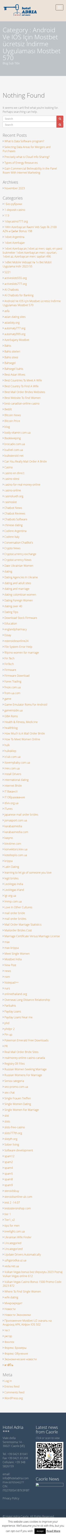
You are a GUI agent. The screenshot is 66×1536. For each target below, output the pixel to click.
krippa (8, 861)
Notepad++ (11, 982)
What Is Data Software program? (24, 141)
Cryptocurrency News (17, 560)
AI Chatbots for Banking (18, 295)
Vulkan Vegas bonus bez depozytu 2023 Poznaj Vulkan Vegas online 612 (32, 1274)
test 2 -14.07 (12, 1202)
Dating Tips (11, 612)
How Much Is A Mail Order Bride (24, 733)
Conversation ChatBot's (18, 542)
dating (8, 571)
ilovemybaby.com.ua (17, 762)
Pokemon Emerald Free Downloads (26, 1040)
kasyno (8, 838)
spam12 (9, 1156)
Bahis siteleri (12, 351)
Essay (7, 635)
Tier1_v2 (9, 1220)
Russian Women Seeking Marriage (25, 1069)
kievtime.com (12, 844)
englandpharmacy (15, 629)
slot (6, 1116)
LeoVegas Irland (14, 890)
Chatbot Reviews (14, 513)
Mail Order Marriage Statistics (22, 924)
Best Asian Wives (14, 375)
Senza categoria (14, 1081)
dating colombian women (20, 594)
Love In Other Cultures (18, 907)
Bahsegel (10, 363)
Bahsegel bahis (13, 369)
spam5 (8, 1174)
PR (6, 1046)
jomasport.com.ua (15, 820)
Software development (18, 1150)
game (7, 699)
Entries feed (12, 1386)
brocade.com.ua (14, 444)
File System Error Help (18, 647)
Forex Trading (12, 681)
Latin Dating (11, 867)
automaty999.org (14, 334)
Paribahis (10, 1006)
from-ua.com (12, 693)
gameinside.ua (13, 710)
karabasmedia (13, 826)
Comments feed (14, 1392)
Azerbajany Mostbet (16, 340)
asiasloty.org (12, 323)
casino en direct (14, 473)
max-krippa (11, 948)
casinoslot (10, 502)
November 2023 (14, 188)
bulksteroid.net (13, 456)
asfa (6, 311)
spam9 (8, 1185)
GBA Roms (11, 716)
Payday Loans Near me (18, 1017)
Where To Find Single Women (22, 1291)
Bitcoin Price (12, 421)
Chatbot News (13, 508)
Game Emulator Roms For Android (25, 704)
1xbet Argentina (14, 237)
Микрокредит (13, 1303)
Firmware (10, 670)
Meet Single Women (17, 954)
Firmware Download (17, 676)
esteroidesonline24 (16, 641)
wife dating (11, 1297)
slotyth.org (10, 1139)
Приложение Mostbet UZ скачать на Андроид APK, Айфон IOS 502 (27, 1323)
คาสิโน (8, 1365)
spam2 (8, 1162)
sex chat (9, 1092)
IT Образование (14, 797)
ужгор (8, 1336)
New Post (10, 965)
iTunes (8, 809)
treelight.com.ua (14, 1231)
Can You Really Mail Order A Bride (25, 461)
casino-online (12, 490)
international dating (16, 780)
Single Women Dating (17, 1104)
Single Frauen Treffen (17, 1098)
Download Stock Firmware (20, 618)
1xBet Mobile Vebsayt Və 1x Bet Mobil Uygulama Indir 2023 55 (27, 264)
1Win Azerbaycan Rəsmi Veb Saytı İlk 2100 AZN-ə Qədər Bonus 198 (30, 229)
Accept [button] (40, 1531)
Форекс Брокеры (15, 1348)
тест (7, 1330)
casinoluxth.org (13, 496)
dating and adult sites (17, 583)
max (7, 942)
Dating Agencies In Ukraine (21, 577)
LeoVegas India (13, 884)
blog (7, 427)
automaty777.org (14, 328)
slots (7, 1121)
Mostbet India (13, 959)
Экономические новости (20, 1359)
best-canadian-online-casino (21, 403)
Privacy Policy (11, 1498)
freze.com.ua (12, 687)
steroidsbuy (11, 1191)
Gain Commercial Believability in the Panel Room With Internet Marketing (30, 171)
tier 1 (7, 1214)
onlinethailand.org (15, 994)
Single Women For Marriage (21, 1110)
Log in (8, 1381)
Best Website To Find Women (22, 398)
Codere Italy (11, 537)
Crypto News (12, 548)
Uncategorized (13, 1249)
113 (6, 216)
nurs (7, 988)
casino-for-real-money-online (22, 484)
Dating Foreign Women (18, 600)
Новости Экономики (17, 1315)
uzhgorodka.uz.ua (15, 1260)
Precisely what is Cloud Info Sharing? (27, 157)
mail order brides (15, 919)
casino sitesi (11, 479)
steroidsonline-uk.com (18, 1197)
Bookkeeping (12, 438)
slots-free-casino (14, 1127)
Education (10, 623)
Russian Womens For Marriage (23, 1075)
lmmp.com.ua (13, 901)
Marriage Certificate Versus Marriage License (32, 936)
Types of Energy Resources (21, 163)
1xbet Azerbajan (14, 243)
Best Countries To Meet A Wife (23, 380)
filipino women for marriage (21, 652)
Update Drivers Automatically (22, 1254)
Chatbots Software (15, 519)
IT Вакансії (11, 791)
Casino (8, 467)
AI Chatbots (11, 290)
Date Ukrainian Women (18, 566)
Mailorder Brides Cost (18, 930)
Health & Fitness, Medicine (21, 722)
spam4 (8, 1168)
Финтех (9, 1342)
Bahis (7, 346)
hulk (7, 745)
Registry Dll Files (14, 1064)
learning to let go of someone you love (28, 872)
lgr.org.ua (10, 896)
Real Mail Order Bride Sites (21, 1052)
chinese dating (13, 525)
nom (7, 977)
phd (7, 1023)
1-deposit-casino (14, 210)
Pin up (8, 1034)
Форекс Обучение (16, 1354)
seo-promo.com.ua (16, 1087)
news (7, 971)
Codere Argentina (15, 531)
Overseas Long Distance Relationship (27, 1000)
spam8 (8, 1179)
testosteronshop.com (17, 1208)
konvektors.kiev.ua (15, 849)
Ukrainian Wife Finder (18, 1237)
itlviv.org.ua (11, 803)
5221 (7, 272)
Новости (10, 1309)
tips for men (12, 1226)
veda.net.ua (11, 1266)
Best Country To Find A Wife (21, 386)
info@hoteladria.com (16, 1478)
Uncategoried (12, 1243)
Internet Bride (13, 786)
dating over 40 (13, 606)
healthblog (11, 728)
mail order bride (14, 913)
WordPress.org (13, 1398)
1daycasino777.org (16, 221)
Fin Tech (9, 658)
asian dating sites (15, 317)
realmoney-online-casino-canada (24, 1058)
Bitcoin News (12, 415)
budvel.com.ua (13, 450)
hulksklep (10, 751)
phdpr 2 (9, 1029)
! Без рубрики (13, 204)
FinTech (9, 664)
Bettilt (8, 409)
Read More (53, 1531)
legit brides (11, 878)
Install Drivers (12, 774)
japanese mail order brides (21, 814)
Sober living (11, 1144)
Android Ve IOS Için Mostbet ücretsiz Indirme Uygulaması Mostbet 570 (32, 303)
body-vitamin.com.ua (17, 433)
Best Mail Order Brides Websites (24, 392)
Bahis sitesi (11, 357)
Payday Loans (12, 1011)
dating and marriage (16, 589)
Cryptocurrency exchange (20, 554)
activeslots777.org (15, 284)
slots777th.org (13, 1133)
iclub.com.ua (12, 757)
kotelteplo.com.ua (15, 855)
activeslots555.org (15, 278)
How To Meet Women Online (22, 739)
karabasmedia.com (16, 832)
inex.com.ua (12, 768)
